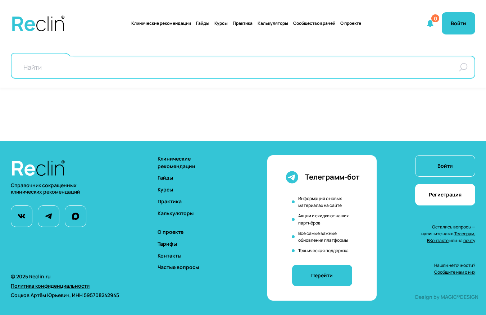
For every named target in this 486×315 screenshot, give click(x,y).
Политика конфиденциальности (50, 285)
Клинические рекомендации (161, 23)
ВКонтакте (438, 240)
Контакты (169, 255)
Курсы (221, 23)
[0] (430, 23)
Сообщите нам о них (454, 272)
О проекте (350, 23)
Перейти (322, 275)
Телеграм (464, 234)
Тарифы (167, 243)
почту (469, 240)
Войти (445, 165)
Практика (243, 23)
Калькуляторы (176, 213)
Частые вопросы (178, 267)
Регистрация (445, 194)
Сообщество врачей (314, 23)
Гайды (202, 23)
